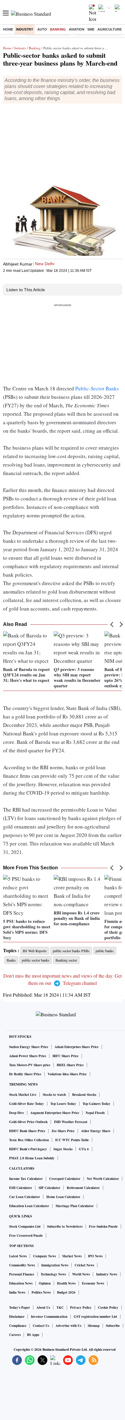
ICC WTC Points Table (72, 1140)
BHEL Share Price (70, 1065)
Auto (42, 29)
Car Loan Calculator (24, 1197)
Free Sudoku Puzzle (103, 1226)
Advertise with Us (68, 1326)
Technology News (53, 1274)
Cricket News (84, 1265)
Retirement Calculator (83, 1188)
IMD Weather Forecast (70, 1122)
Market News (72, 1256)
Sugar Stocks (63, 1149)
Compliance (17, 1326)
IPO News (95, 1256)
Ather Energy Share (95, 1131)
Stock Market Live (22, 1095)
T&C (60, 1307)
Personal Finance (21, 1274)
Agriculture (109, 29)
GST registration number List (95, 1316)
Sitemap (94, 1326)
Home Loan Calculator (63, 1197)
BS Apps (33, 1335)
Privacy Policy (81, 1307)
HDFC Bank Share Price (27, 1131)
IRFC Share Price (65, 1056)
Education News (20, 1283)
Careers (15, 1335)
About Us (43, 1307)
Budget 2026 (66, 1292)
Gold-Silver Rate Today (26, 1104)
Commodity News (22, 1265)
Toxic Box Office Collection (29, 1140)
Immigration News (54, 1265)
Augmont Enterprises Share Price (54, 1113)
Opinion (45, 1283)
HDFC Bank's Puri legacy (28, 1149)
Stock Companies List (25, 1226)
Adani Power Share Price (27, 1056)
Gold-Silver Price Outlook (28, 1122)
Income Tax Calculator (26, 1179)
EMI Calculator (20, 1188)
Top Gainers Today (96, 1104)
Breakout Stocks (84, 1095)
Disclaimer (17, 1316)
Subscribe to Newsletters (65, 1226)
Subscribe (113, 1326)
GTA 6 (84, 1149)
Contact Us (41, 1326)
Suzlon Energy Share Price (28, 1047)
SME (90, 29)
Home (8, 29)
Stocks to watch (54, 1095)
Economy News (93, 1283)
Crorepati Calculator (64, 1179)
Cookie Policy (108, 1307)
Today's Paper (19, 1307)
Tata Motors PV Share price (29, 1065)
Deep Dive (16, 1113)
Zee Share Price (63, 1131)
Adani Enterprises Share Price (77, 1047)
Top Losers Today (63, 1104)
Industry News (106, 1274)
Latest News (18, 1256)
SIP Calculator (49, 1188)
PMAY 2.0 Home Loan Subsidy (32, 1158)
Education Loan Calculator (29, 1206)
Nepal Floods (95, 1113)
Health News (66, 1283)
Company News (44, 1256)
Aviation (76, 29)
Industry (24, 29)
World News (81, 1274)
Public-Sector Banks (97, 388)
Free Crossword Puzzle (26, 1235)
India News (17, 1292)
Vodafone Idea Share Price (67, 1074)
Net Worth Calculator (103, 1179)
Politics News (41, 1292)
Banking (58, 29)
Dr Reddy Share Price (25, 1074)
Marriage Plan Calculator (75, 1206)
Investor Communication (49, 1316)
